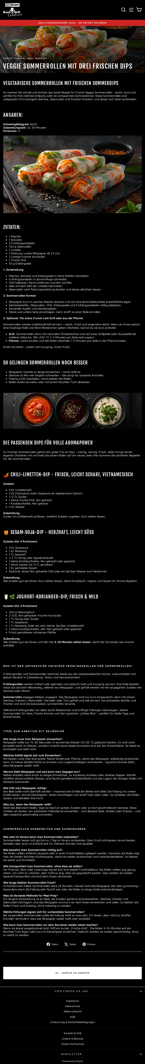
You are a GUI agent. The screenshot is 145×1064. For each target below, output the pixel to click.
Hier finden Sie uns (71, 991)
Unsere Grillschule (72, 1038)
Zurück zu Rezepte (75, 973)
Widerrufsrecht (73, 1011)
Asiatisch (7, 58)
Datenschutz (72, 1006)
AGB (72, 1016)
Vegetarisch (41, 58)
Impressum (72, 1000)
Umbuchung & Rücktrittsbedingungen (72, 1022)
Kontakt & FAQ (72, 1033)
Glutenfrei (19, 58)
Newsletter (71, 1054)
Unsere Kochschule (72, 1043)
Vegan (30, 58)
